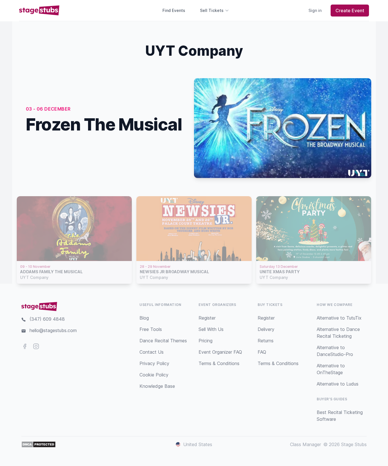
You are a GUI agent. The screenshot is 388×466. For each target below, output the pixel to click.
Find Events (173, 10)
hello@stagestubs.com (53, 330)
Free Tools (150, 329)
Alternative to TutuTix (339, 318)
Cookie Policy (153, 375)
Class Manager (305, 444)
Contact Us (151, 352)
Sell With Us (211, 329)
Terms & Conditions (219, 363)
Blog (144, 318)
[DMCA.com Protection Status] (38, 444)
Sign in (315, 10)
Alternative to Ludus (337, 384)
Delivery (266, 329)
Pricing (205, 340)
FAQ (262, 352)
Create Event (349, 10)
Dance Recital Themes (163, 340)
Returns (266, 340)
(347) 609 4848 (47, 319)
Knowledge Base (157, 386)
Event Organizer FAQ (220, 352)
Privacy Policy (154, 363)
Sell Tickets (212, 10)
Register (207, 318)
